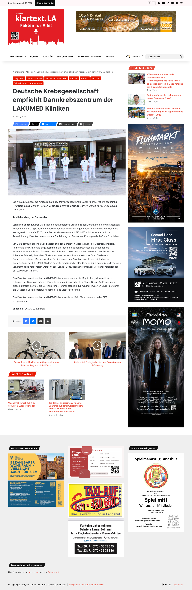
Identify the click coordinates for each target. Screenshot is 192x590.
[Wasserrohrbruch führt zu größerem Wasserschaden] (26, 390)
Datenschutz (54, 572)
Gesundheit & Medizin (56, 78)
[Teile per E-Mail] (41, 321)
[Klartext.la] (36, 27)
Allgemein (30, 72)
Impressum (34, 572)
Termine (109, 56)
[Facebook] (26, 321)
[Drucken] (48, 321)
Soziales (96, 78)
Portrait (84, 78)
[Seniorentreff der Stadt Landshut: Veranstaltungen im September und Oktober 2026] (136, 112)
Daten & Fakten (34, 78)
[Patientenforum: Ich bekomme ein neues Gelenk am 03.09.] (136, 99)
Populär (47, 56)
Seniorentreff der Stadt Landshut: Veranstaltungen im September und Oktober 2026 (165, 111)
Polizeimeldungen (88, 56)
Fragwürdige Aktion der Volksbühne (74, 3)
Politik (34, 56)
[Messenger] (33, 321)
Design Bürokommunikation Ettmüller (86, 584)
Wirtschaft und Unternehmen (28, 83)
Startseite (19, 56)
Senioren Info (65, 56)
